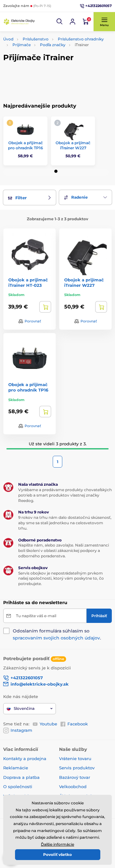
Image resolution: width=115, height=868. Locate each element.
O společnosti (17, 786)
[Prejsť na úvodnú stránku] (19, 21)
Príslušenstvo (36, 39)
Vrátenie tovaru (75, 758)
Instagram (21, 730)
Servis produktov (77, 767)
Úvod (8, 39)
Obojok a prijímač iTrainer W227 (73, 145)
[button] (59, 21)
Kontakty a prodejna (24, 758)
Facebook (77, 723)
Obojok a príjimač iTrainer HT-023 (28, 282)
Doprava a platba (21, 777)
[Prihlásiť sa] (72, 21)
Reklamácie (15, 767)
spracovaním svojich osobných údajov (56, 638)
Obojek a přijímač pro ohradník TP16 (25, 145)
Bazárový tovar (74, 777)
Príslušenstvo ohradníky (81, 39)
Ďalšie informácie (57, 844)
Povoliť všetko (57, 854)
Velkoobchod (73, 786)
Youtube (48, 723)
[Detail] (45, 306)
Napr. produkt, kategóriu (44, 45)
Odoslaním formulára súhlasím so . (57, 634)
